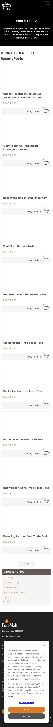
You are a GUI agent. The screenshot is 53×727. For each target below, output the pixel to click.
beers (8, 597)
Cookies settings (26, 702)
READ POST (10, 103)
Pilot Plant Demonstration (20, 246)
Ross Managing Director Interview (25, 198)
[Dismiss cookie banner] (44, 645)
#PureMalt (11, 587)
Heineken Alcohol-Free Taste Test (25, 294)
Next (26, 564)
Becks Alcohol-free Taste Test (23, 391)
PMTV (8, 577)
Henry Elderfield (34, 111)
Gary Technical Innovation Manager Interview (20, 147)
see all (6, 602)
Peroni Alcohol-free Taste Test (23, 439)
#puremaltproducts (15, 592)
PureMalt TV (11, 582)
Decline (26, 716)
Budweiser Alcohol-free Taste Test (26, 488)
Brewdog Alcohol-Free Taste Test (25, 536)
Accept (26, 709)
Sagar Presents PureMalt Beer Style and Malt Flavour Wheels (23, 95)
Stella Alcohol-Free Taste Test (23, 343)
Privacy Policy (34, 679)
